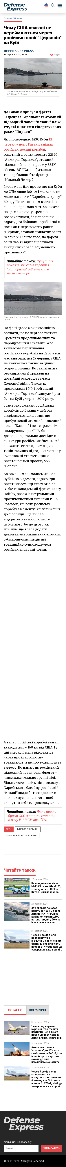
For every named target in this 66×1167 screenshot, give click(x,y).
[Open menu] (60, 5)
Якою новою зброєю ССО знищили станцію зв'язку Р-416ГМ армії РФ (31, 815)
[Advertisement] (33, 976)
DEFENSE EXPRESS (19, 51)
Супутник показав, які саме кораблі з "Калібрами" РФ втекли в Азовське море (30, 267)
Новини (18, 18)
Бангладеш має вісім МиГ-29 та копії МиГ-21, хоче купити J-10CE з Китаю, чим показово (46, 887)
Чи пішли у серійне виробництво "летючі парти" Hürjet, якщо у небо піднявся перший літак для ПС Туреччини (46, 1032)
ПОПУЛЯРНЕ (38, 1010)
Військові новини (27, 829)
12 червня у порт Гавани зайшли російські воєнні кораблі (28, 144)
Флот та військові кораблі (21, 835)
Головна (8, 18)
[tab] (15, 1010)
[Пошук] (53, 6)
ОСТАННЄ (15, 1010)
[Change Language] (46, 5)
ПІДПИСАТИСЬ (51, 1148)
